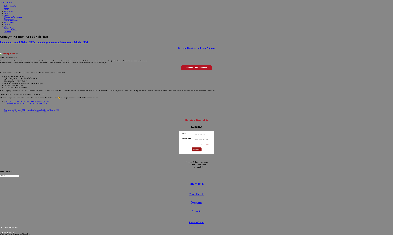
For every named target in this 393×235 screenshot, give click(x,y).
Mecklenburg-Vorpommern (13, 17)
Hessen (6, 15)
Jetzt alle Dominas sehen (196, 68)
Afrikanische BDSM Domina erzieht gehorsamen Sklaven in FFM (25, 112)
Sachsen (6, 26)
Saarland (7, 24)
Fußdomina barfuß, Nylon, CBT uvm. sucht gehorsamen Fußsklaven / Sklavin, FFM (44, 42)
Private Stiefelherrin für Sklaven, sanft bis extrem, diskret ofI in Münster (27, 101)
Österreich (7, 32)
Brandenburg (8, 11)
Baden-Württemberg (10, 6)
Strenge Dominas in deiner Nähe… (196, 48)
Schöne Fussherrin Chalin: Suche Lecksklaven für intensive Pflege (25, 103)
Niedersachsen (9, 19)
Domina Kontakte (6, 2)
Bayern (6, 8)
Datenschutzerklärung (7, 232)
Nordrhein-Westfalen (11, 21)
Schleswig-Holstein (10, 30)
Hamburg (7, 13)
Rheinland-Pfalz (9, 22)
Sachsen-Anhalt (9, 28)
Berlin (6, 10)
